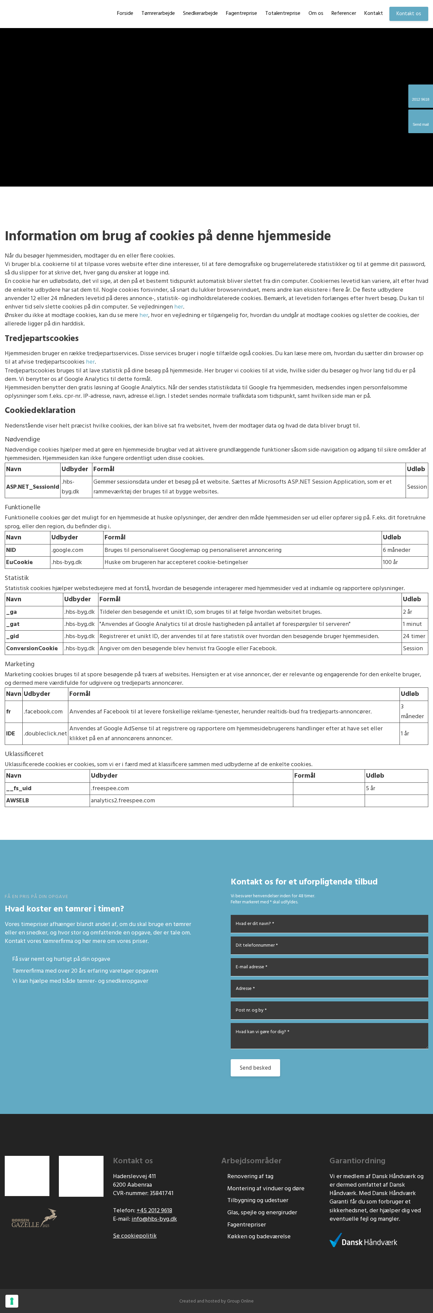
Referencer (344, 13)
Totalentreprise (282, 13)
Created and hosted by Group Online (216, 1301)
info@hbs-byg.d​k (154, 1219)
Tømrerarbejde (158, 13)
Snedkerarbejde (200, 13)
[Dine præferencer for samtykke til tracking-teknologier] (11, 1301)
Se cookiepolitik (135, 1236)
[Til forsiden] (27, 14)
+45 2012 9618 (154, 1211)
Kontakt (373, 13)
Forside (125, 13)
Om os (316, 13)
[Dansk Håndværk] (363, 1240)
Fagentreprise (241, 13)
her (178, 307)
